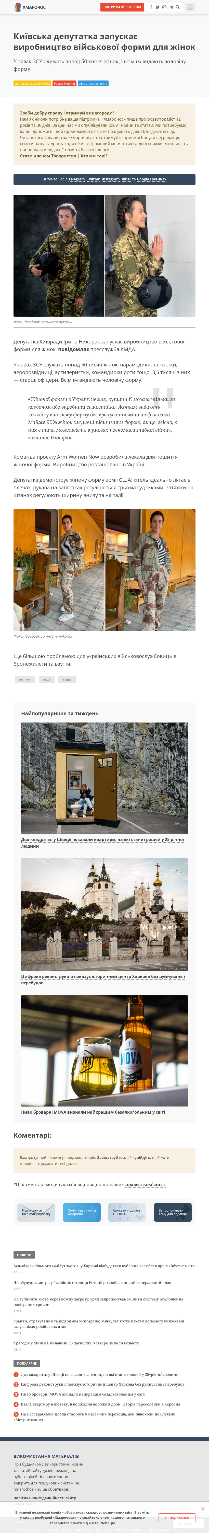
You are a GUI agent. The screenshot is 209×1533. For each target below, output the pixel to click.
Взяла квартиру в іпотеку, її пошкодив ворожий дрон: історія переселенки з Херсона (100, 1404)
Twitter (93, 179)
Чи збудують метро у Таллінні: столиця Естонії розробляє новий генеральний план (93, 1282)
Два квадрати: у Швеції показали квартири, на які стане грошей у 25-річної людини (100, 1374)
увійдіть (142, 1157)
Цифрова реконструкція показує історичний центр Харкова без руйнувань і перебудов (103, 1384)
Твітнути (90, 15)
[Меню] (190, 7)
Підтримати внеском (122, 7)
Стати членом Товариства (48, 156)
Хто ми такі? (94, 156)
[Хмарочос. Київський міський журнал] (30, 6)
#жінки (25, 680)
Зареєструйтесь (111, 1157)
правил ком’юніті (145, 1184)
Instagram (111, 179)
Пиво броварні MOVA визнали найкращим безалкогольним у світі (93, 1112)
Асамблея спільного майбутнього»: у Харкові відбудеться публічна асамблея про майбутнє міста (104, 1265)
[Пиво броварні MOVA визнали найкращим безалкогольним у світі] (104, 1051)
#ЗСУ (46, 680)
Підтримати (154, 15)
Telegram (77, 179)
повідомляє (73, 349)
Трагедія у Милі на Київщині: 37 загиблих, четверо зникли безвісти (77, 1343)
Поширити (59, 15)
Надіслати (120, 15)
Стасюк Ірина (98, 83)
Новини (69, 83)
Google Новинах (151, 179)
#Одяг (67, 680)
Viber (126, 179)
